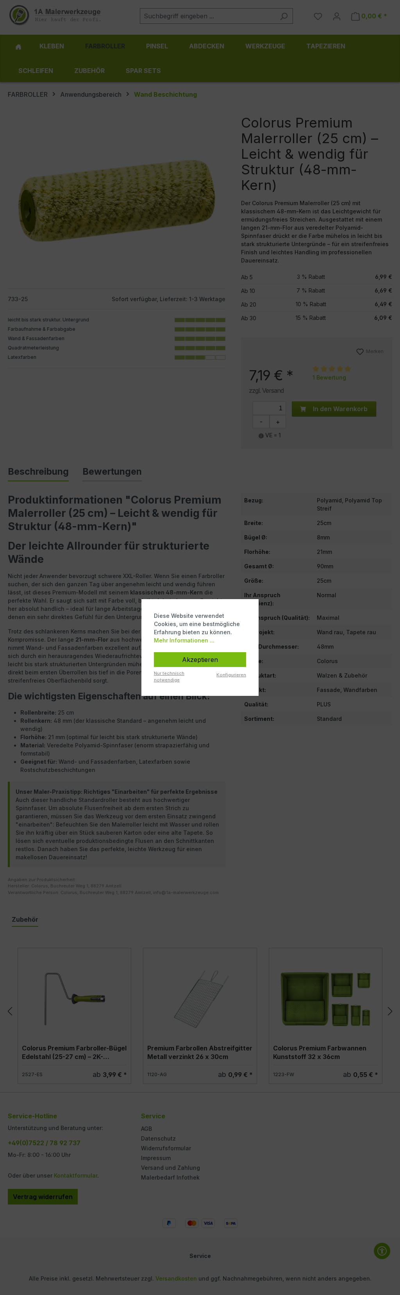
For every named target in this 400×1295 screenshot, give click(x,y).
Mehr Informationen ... (184, 640)
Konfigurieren (231, 675)
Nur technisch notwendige (169, 677)
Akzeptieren (200, 659)
